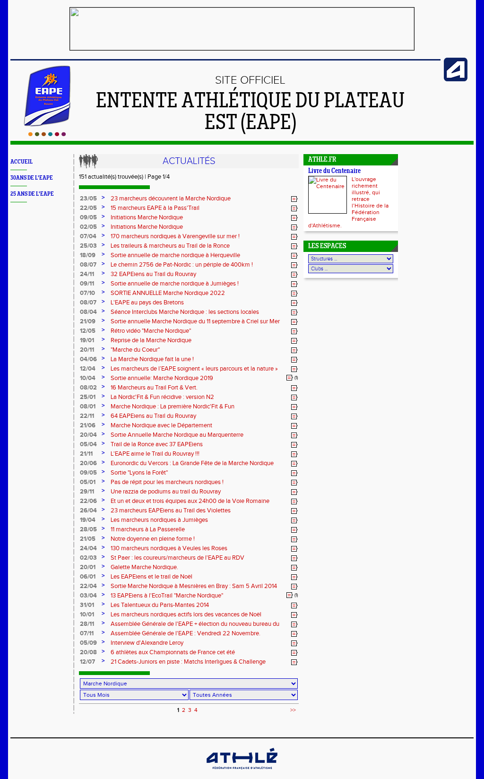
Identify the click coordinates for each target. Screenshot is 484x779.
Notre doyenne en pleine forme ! (153, 539)
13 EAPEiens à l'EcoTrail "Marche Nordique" (167, 595)
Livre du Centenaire (334, 171)
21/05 (87, 539)
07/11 (87, 633)
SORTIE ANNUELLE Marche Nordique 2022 (168, 293)
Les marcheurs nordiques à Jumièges (159, 520)
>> (293, 710)
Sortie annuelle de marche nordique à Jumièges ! (175, 283)
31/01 (87, 605)
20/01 (87, 567)
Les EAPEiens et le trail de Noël (151, 576)
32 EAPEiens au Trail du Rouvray (153, 274)
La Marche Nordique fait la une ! (152, 359)
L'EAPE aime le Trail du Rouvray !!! (155, 454)
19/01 (87, 340)
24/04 (88, 548)
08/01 (87, 406)
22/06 (88, 501)
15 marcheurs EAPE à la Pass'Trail (155, 208)
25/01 (87, 397)
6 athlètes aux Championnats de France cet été (173, 652)
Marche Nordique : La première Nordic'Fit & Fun (172, 406)
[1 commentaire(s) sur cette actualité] (289, 378)
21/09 (87, 321)
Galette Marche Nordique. (144, 567)
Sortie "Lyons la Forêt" (139, 472)
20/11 (87, 350)
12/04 (87, 368)
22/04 (88, 586)
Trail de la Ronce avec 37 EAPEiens (157, 444)
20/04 (88, 435)
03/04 (88, 595)
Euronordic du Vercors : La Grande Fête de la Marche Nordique (192, 463)
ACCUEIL (21, 162)
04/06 (88, 359)
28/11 (87, 624)
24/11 (87, 274)
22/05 (88, 208)
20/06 (88, 463)
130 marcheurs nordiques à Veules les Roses (169, 548)
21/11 (86, 454)
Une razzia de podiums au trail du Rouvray (166, 491)
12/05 (87, 331)
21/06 (87, 425)
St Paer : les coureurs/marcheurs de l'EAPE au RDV (177, 558)
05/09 (88, 643)
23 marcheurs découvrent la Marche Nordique (171, 198)
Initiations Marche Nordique (147, 217)
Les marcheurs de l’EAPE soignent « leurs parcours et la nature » (194, 368)
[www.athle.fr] (455, 79)
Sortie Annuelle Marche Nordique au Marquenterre (177, 435)
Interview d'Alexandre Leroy (147, 643)
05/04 (88, 444)
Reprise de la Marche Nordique (151, 340)
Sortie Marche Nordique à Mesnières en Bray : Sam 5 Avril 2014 (194, 586)
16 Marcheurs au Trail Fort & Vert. (154, 387)
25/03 (88, 246)
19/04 (87, 520)
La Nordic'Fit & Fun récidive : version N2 (162, 397)
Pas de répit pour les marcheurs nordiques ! (167, 482)
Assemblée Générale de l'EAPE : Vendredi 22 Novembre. (185, 633)
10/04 (87, 378)
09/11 (87, 283)
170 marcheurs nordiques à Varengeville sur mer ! (175, 236)
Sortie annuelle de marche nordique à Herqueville (175, 255)
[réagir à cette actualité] (294, 199)
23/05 (88, 198)
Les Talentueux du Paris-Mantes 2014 (160, 605)
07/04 (88, 236)
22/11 (87, 416)
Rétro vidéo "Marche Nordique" (151, 331)
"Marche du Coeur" (135, 350)
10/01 (87, 614)
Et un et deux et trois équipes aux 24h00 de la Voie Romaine (190, 501)
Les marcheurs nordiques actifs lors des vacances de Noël (186, 614)
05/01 (87, 482)
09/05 (88, 217)
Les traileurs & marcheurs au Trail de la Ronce (170, 246)
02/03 (88, 558)
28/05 (88, 529)
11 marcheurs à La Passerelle (148, 529)
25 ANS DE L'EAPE (32, 194)
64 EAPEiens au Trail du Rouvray (153, 416)
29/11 (87, 491)
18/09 (87, 255)
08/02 (88, 387)
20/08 (88, 652)
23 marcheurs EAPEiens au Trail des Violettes (171, 510)
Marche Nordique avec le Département (161, 425)
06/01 (87, 576)
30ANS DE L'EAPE (31, 178)
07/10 (87, 293)
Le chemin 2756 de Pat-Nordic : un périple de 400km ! (182, 264)
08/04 (88, 312)
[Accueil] (47, 134)
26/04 (88, 510)
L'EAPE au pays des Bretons (147, 302)
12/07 (87, 662)
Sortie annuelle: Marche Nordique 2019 (162, 378)
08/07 (88, 264)
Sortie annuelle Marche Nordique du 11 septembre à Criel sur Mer (195, 321)
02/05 (88, 227)
